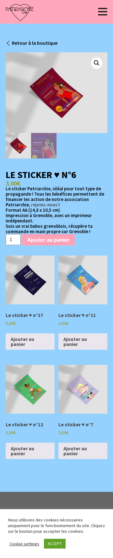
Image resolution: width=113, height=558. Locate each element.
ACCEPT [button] (55, 543)
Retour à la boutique (34, 43)
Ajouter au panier (48, 240)
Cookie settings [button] (24, 544)
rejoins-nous (44, 205)
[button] (96, 63)
